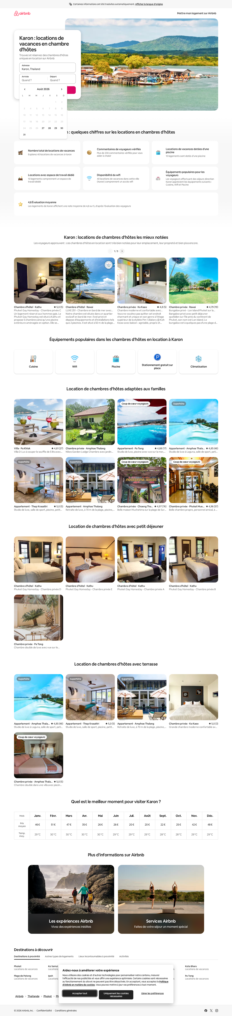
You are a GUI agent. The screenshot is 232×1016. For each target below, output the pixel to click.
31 (24, 134)
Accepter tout (79, 993)
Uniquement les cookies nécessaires (116, 995)
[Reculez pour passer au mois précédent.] (25, 89)
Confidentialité (44, 1010)
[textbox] (33, 80)
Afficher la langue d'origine (149, 4)
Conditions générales (66, 1010)
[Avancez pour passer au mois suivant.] (62, 89)
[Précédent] (110, 251)
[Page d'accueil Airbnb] (22, 13)
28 (49, 128)
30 (61, 128)
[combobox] (47, 69)
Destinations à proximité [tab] (27, 956)
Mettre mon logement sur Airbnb (196, 13)
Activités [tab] (124, 956)
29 (55, 128)
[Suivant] (122, 251)
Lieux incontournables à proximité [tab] (96, 956)
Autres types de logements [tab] (59, 956)
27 (43, 128)
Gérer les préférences (152, 993)
